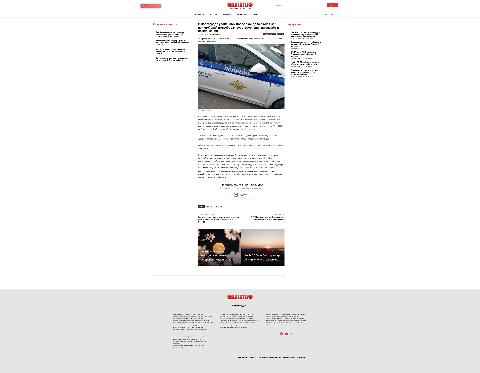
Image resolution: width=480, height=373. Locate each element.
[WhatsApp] (337, 14)
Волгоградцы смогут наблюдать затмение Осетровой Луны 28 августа (306, 44)
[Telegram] (326, 14)
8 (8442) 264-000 (199, 345)
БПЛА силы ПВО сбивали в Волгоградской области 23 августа (303, 54)
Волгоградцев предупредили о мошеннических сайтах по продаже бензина (172, 43)
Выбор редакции (297, 58)
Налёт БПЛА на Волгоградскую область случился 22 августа (305, 63)
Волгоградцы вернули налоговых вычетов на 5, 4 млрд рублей (171, 59)
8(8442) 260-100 (196, 339)
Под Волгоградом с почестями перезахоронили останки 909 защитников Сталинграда (170, 34)
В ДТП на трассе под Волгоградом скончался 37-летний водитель (267, 218)
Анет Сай (209, 206)
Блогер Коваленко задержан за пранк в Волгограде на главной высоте (170, 51)
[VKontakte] (332, 14)
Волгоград (218, 206)
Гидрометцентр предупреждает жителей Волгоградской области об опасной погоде (218, 219)
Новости (280, 34)
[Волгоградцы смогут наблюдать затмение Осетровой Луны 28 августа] (219, 247)
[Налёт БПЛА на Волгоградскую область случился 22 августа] (262, 247)
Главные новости (269, 34)
